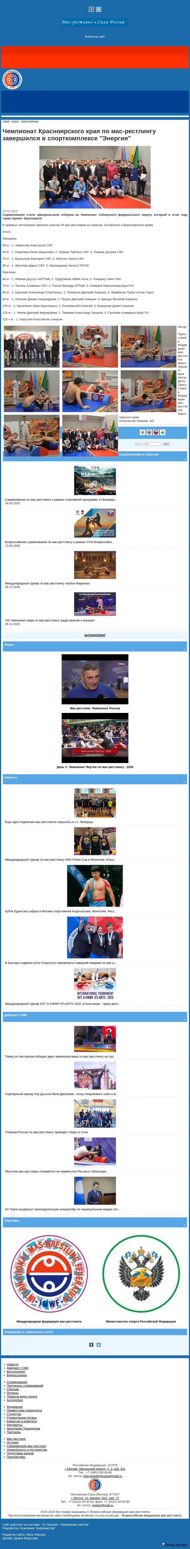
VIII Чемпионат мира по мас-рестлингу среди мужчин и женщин (49, 620)
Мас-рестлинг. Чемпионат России (95, 708)
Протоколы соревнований (25, 1385)
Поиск (166, 444)
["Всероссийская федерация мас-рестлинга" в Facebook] (91, 11)
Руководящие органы (22, 1417)
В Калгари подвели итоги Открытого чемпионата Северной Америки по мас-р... (61, 963)
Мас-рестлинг (16, 1438)
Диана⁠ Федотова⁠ (26, 1538)
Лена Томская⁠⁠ (35, 1534)
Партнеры (14, 1432)
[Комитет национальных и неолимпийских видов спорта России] (163, 434)
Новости (12, 1364)
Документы (14, 1425)
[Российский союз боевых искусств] (156, 434)
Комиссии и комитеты (22, 1421)
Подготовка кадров (20, 1453)
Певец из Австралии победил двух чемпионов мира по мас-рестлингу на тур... (60, 1056)
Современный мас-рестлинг (26, 1446)
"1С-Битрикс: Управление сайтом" (65, 1524)
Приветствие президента (24, 1410)
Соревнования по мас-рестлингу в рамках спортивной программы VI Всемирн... (61, 499)
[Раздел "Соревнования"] (184, 458)
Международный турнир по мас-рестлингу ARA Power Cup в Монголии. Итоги (59, 859)
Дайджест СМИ (17, 1368)
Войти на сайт (95, 36)
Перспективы (16, 1457)
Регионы (13, 1393)
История (12, 1442)
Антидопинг (15, 1400)
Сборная (13, 1389)
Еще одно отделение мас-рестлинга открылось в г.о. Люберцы (49, 822)
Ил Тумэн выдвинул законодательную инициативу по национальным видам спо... (62, 1209)
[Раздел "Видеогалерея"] (184, 648)
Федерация (15, 1406)
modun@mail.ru (102, 1505)
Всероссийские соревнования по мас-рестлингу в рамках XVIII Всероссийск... (59, 542)
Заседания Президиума (23, 1428)
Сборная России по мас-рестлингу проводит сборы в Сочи (46, 1132)
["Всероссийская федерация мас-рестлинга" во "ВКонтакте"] (98, 11)
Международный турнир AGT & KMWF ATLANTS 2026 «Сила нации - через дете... (62, 1003)
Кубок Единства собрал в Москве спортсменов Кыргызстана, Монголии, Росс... (61, 911)
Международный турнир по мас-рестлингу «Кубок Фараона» (47, 583)
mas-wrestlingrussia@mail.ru (102, 1476)
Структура (14, 1414)
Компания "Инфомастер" (37, 1528)
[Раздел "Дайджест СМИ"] (184, 1018)
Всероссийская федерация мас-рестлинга (151, 1515)
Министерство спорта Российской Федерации (141, 1321)
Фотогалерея (16, 1371)
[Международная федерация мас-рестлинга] (149, 434)
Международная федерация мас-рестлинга (49, 1321)
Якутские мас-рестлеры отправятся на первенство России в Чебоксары (56, 1171)
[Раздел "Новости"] (184, 781)
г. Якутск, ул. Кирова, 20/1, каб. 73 (95, 1498)
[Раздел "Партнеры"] (184, 1224)
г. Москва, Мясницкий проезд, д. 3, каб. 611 (95, 1469)
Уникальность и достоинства (27, 1449)
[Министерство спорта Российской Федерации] (142, 434)
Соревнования (17, 1382)
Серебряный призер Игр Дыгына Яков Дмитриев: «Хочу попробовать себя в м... (61, 1094)
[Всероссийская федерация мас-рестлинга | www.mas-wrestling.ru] (12, 89)
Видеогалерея (17, 1375)
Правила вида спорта (22, 1396)
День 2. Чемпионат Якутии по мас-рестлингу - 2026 (95, 767)
